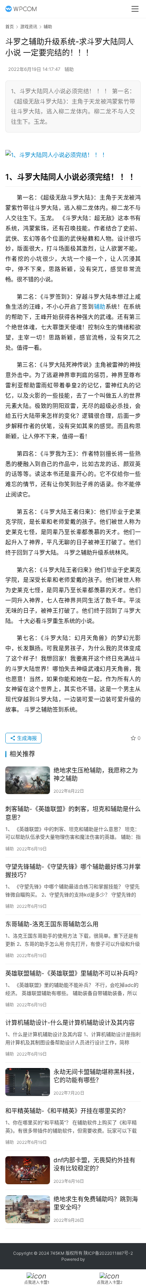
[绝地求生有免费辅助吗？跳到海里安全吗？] (27, 1209)
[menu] (135, 8)
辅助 (69, 69)
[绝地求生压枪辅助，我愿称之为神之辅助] (27, 780)
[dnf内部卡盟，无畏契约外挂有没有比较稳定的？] (27, 1170)
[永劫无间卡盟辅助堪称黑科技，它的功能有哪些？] (27, 1082)
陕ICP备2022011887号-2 (108, 1253)
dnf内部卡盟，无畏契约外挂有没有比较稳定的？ (94, 1164)
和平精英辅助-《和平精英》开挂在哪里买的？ (67, 1110)
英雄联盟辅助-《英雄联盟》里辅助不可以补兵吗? (71, 973)
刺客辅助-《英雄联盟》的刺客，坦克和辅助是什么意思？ (73, 813)
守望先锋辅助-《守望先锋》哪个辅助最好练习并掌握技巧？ (73, 870)
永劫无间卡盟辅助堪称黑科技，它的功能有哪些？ (96, 1076)
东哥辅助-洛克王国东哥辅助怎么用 (52, 924)
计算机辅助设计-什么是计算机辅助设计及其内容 (70, 1022)
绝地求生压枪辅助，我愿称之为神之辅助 (96, 774)
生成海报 (26, 738)
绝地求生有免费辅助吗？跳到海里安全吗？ (96, 1203)
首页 (9, 26)
